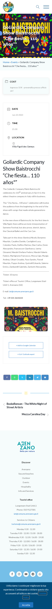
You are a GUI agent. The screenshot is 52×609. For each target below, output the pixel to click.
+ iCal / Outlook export (26, 354)
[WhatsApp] (14, 377)
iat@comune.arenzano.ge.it (21, 291)
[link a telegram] (33, 572)
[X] (22, 377)
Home (6, 62)
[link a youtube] (26, 572)
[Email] (45, 377)
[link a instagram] (19, 572)
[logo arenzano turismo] (8, 6)
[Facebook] (6, 377)
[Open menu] (46, 7)
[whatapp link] (40, 572)
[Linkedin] (29, 377)
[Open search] (39, 7)
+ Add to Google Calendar (26, 345)
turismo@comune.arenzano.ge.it (26, 524)
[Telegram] (37, 377)
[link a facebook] (12, 572)
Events (14, 62)
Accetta (26, 605)
